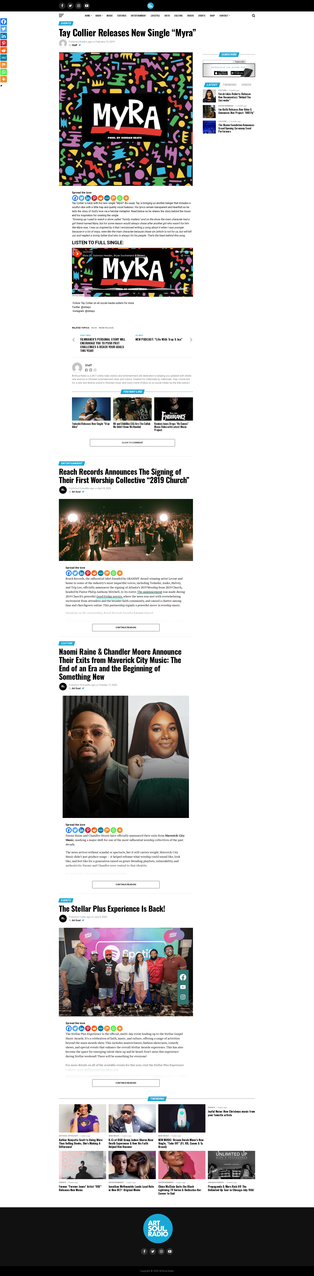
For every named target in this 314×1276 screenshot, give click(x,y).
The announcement (149, 592)
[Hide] (1, 85)
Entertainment (138, 15)
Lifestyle (155, 15)
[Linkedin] (88, 198)
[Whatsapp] (120, 198)
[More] (126, 198)
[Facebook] (75, 198)
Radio (98, 15)
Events (201, 15)
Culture (178, 15)
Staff (74, 45)
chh (95, 328)
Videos (190, 15)
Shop (212, 15)
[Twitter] (81, 198)
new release (107, 328)
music (110, 15)
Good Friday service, (109, 596)
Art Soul (76, 491)
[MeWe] (107, 198)
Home (87, 15)
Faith (167, 15)
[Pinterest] (94, 198)
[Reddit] (101, 198)
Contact (223, 15)
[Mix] (113, 198)
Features (121, 15)
